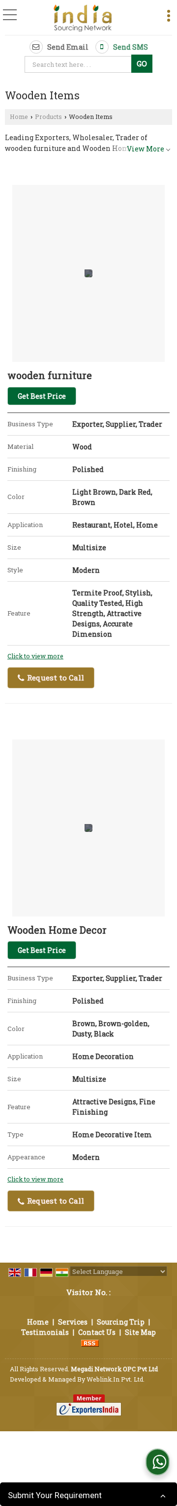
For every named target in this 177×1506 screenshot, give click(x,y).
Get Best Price (42, 396)
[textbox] (79, 64)
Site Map (140, 1332)
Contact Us (97, 1332)
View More (145, 148)
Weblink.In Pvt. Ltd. (116, 1379)
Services (73, 1322)
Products (48, 116)
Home (19, 116)
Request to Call (54, 677)
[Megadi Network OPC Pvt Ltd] (83, 18)
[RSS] (90, 1342)
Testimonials (45, 1332)
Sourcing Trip (121, 1322)
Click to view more (35, 656)
